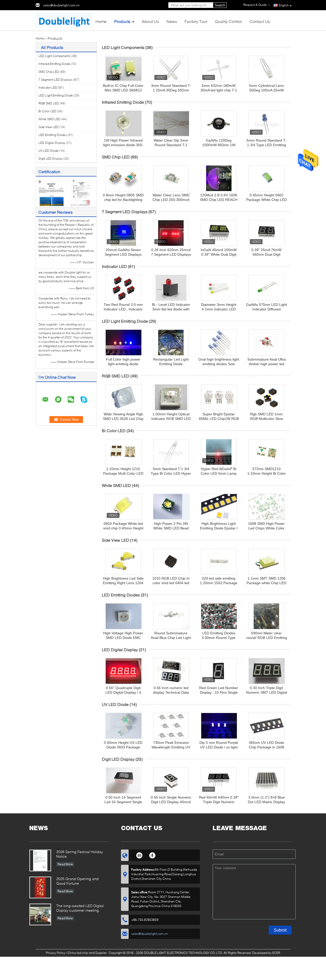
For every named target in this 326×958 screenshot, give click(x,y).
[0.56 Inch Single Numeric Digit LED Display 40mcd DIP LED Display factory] (171, 780)
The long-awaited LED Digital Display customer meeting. (80, 908)
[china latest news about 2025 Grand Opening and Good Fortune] (40, 887)
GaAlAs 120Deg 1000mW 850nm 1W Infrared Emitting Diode (218, 145)
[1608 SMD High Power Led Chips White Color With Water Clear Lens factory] (267, 507)
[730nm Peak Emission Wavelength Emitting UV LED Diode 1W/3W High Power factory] (171, 726)
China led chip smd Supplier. (87, 953)
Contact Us (260, 21)
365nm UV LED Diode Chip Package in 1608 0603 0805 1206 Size (266, 747)
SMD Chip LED (48, 72)
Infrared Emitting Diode (54, 64)
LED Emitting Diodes (52, 135)
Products (122, 21)
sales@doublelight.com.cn (61, 5)
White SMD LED (49, 119)
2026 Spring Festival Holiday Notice (79, 854)
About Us (150, 21)
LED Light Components (54, 56)
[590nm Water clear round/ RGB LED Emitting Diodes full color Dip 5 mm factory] (266, 616)
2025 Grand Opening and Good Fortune (77, 881)
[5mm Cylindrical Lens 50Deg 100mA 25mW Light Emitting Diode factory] (266, 69)
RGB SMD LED (48, 103)
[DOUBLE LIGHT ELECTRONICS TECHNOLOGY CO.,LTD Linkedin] (139, 854)
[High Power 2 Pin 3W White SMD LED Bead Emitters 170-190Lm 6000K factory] (171, 507)
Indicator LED (47, 87)
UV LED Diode (48, 151)
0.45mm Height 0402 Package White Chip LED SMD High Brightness (266, 199)
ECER (276, 953)
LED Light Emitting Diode (55, 95)
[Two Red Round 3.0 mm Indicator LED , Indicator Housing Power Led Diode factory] (123, 288)
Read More (65, 864)
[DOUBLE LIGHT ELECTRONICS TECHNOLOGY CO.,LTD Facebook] (152, 854)
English (284, 5)
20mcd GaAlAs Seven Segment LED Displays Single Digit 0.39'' (123, 254)
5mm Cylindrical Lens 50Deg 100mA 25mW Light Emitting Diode (266, 90)
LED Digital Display (51, 143)
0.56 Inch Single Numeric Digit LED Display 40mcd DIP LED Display (171, 802)
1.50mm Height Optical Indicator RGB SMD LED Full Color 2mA (171, 418)
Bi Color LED (47, 111)
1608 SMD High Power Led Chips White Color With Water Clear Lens (266, 528)
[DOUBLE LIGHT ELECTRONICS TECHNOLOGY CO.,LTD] (64, 20)
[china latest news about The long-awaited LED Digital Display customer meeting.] (40, 914)
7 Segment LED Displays (55, 79)
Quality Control (228, 21)
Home (101, 21)
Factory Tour (196, 21)
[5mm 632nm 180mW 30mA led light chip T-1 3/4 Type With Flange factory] (219, 69)
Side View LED (48, 127)
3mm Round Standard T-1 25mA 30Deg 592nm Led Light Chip (171, 90)
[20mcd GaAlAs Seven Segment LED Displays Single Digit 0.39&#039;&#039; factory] (123, 233)
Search (220, 5)
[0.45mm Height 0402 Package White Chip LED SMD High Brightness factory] (267, 178)
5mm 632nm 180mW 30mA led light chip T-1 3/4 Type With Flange (218, 90)
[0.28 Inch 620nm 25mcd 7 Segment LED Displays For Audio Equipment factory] (171, 233)
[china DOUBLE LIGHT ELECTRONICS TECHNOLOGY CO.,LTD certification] (51, 192)
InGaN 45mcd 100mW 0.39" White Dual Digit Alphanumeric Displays (218, 254)
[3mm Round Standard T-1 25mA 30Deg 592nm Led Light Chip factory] (171, 69)
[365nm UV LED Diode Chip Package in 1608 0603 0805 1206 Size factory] (267, 726)
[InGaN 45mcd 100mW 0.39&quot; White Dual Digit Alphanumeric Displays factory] (219, 233)
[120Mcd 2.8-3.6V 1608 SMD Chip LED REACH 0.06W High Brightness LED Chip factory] (219, 178)
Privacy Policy (55, 953)
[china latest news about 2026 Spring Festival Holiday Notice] (40, 860)
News (172, 21)
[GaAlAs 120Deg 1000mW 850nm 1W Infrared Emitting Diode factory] (219, 123)
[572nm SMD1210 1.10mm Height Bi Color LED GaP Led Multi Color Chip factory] (266, 452)
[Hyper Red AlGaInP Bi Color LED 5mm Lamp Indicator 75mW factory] (219, 452)
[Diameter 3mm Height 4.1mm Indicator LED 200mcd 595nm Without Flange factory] (219, 288)
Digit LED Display (50, 158)
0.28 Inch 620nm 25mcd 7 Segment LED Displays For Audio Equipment (171, 254)
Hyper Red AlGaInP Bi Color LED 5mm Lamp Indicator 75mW (219, 473)
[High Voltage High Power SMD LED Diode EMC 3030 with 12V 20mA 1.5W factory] (123, 616)
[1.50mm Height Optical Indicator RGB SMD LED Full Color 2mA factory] (171, 397)
